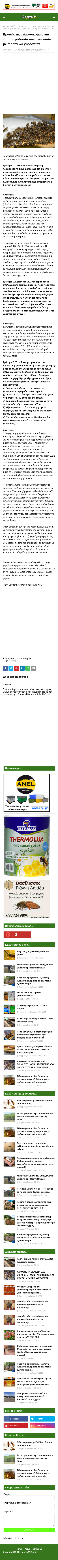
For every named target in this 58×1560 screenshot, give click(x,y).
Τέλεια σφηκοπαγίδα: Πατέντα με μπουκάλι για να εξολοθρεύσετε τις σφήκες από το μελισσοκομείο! (33, 1079)
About (27, 1549)
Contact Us (37, 1549)
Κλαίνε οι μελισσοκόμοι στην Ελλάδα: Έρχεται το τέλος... (35, 1020)
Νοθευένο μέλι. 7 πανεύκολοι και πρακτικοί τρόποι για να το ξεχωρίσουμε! (32, 1304)
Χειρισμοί (22, 26)
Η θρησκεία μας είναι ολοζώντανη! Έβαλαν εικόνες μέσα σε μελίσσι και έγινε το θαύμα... (34, 980)
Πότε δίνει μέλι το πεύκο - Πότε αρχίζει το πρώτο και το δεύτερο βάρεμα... (35, 1190)
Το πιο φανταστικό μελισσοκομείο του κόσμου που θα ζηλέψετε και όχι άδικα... (35, 1116)
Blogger (49, 1556)
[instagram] (42, 1425)
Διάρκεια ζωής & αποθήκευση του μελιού (33, 953)
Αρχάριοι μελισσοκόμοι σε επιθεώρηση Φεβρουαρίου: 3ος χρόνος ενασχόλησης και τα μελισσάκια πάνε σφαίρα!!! (36, 1162)
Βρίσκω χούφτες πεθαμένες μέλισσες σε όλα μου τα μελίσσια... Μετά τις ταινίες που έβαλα (34, 1049)
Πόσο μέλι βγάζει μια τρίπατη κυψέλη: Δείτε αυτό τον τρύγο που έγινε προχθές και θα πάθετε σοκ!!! (35, 1034)
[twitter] (42, 1419)
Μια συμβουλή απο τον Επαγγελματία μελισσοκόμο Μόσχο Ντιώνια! (35, 966)
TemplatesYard (28, 1556)
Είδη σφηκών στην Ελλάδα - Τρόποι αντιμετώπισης (34, 1102)
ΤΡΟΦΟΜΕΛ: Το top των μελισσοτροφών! (29, 994)
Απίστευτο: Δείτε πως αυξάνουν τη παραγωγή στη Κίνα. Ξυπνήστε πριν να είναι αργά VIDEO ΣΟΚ (36, 1334)
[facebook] (16, 1419)
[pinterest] (16, 1425)
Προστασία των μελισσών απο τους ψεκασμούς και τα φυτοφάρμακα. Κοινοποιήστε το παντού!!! (34, 1205)
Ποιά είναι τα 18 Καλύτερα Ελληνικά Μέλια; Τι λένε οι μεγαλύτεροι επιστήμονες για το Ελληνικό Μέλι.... (34, 1381)
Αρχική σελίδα (9, 26)
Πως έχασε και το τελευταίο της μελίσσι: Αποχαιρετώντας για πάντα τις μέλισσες (36, 1146)
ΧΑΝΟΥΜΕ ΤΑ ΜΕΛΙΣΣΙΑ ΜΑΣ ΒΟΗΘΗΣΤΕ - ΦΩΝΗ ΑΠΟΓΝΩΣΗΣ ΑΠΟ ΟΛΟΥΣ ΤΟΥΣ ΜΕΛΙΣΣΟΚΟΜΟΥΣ (35, 1064)
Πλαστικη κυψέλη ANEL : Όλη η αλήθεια (32, 1007)
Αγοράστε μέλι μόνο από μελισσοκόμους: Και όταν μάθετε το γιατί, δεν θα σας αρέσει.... (34, 1289)
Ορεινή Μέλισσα (12, 50)
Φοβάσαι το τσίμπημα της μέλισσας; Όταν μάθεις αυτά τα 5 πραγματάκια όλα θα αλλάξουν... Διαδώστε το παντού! (34, 1350)
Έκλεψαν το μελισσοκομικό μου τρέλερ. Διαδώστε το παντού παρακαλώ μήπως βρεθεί (32, 1396)
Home (19, 1549)
